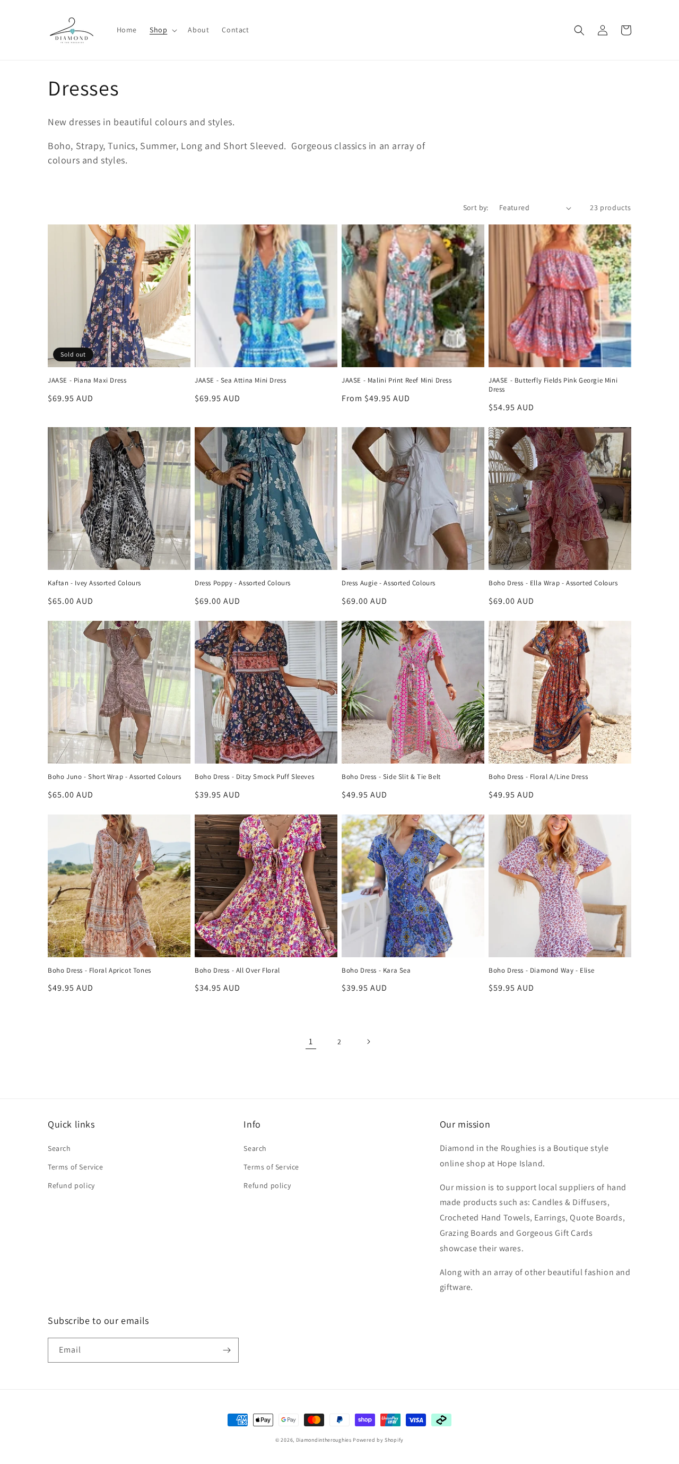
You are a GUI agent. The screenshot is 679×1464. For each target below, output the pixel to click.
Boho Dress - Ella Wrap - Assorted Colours (553, 583)
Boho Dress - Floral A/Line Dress (538, 777)
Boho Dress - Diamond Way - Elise (541, 970)
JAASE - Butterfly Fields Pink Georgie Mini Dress (553, 385)
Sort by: (476, 207)
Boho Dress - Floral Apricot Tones (99, 970)
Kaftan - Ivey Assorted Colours (94, 583)
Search (59, 1148)
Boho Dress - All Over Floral (237, 970)
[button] (162, 30)
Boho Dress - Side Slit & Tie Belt (391, 777)
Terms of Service (75, 1167)
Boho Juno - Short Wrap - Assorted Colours (114, 777)
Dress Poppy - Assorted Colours (243, 583)
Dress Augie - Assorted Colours (389, 583)
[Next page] (368, 1041)
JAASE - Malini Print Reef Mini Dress (397, 380)
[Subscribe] (226, 1350)
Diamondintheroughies (324, 1439)
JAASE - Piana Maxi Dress (87, 380)
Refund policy (71, 1185)
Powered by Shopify (378, 1439)
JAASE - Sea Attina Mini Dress (240, 380)
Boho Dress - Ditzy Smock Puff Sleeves (254, 777)
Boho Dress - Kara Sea (376, 970)
